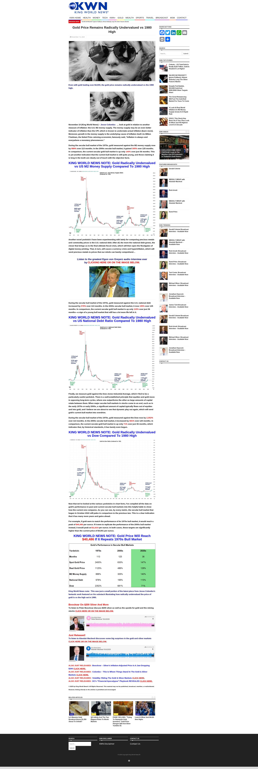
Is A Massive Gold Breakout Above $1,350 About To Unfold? (77, 719)
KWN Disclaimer (106, 743)
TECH (105, 18)
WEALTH (129, 18)
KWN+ (112, 18)
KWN (71, 714)
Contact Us (135, 743)
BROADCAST (162, 18)
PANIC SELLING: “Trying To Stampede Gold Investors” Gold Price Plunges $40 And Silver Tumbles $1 (122, 721)
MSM (172, 18)
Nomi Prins (173, 212)
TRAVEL (150, 18)
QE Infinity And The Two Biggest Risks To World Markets (100, 719)
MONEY (96, 18)
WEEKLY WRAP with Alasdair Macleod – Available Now (177, 242)
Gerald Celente (174, 169)
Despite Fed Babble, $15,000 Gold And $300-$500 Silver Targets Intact (149, 21)
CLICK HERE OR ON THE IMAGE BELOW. (94, 611)
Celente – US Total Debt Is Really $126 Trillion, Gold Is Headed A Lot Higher (179, 67)
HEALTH (87, 18)
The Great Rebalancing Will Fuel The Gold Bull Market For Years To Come (179, 99)
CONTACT (181, 18)
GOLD (120, 18)
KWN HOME (75, 18)
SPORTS (140, 18)
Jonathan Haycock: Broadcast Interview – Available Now (177, 296)
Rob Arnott (173, 190)
